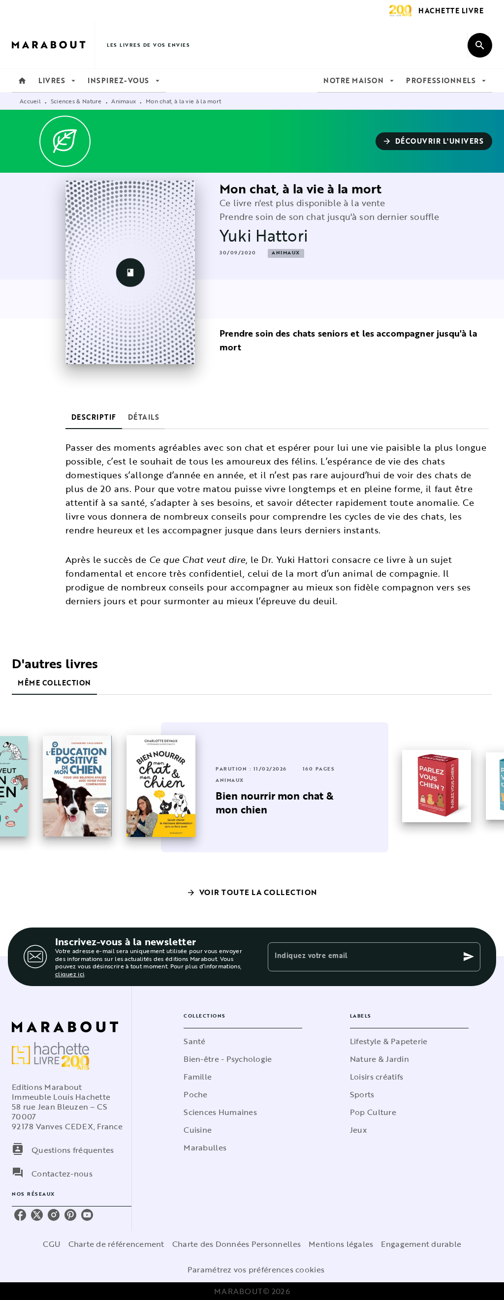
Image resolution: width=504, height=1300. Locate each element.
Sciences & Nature (76, 100)
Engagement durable (421, 1244)
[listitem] (20, 1215)
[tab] (22, 81)
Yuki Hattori (264, 235)
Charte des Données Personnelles (236, 1244)
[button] (434, 141)
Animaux (123, 100)
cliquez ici (69, 974)
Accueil (30, 100)
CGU (52, 1244)
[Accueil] (53, 45)
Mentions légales (341, 1244)
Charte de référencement (116, 1244)
